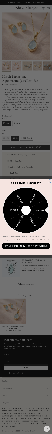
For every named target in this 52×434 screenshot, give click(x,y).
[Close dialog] (49, 181)
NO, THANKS (26, 251)
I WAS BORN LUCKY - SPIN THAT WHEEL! (26, 246)
